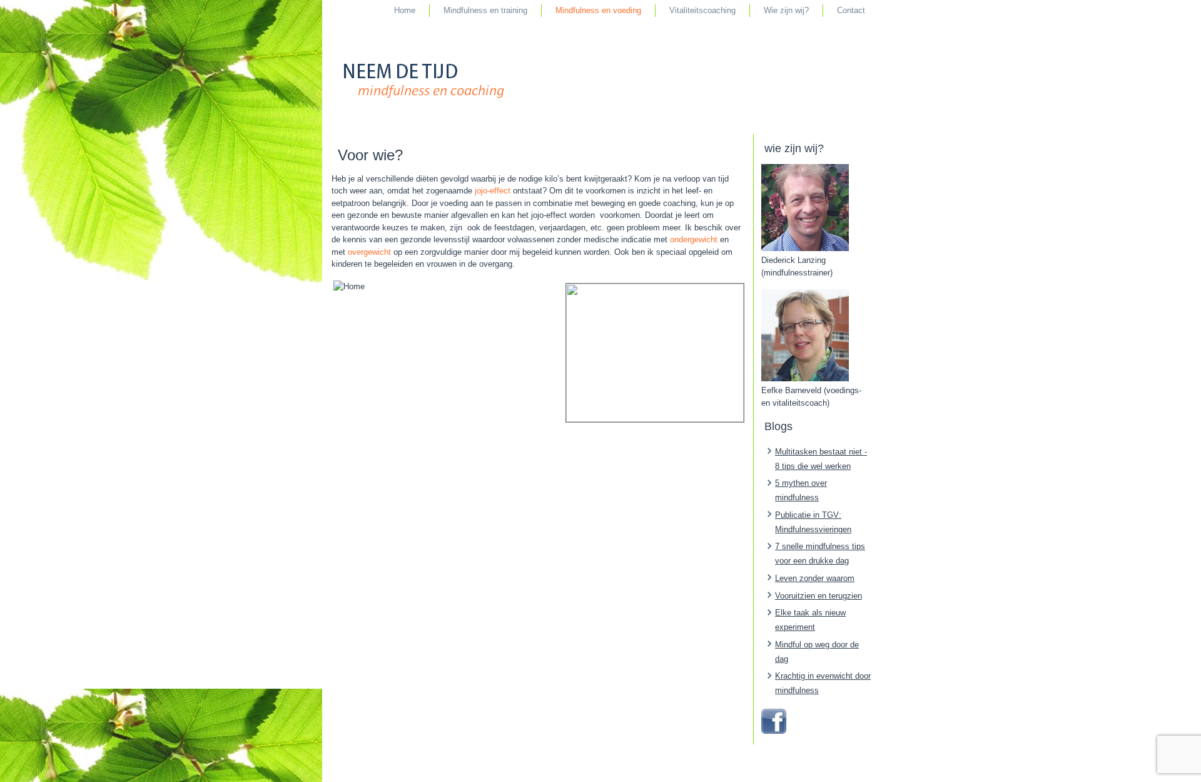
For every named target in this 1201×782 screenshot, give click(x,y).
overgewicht (369, 252)
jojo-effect (492, 190)
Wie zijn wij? (786, 10)
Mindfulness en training (485, 10)
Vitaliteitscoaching (702, 10)
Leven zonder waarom (814, 578)
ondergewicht (693, 239)
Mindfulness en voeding (598, 10)
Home (404, 10)
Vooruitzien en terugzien (818, 595)
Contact (851, 10)
